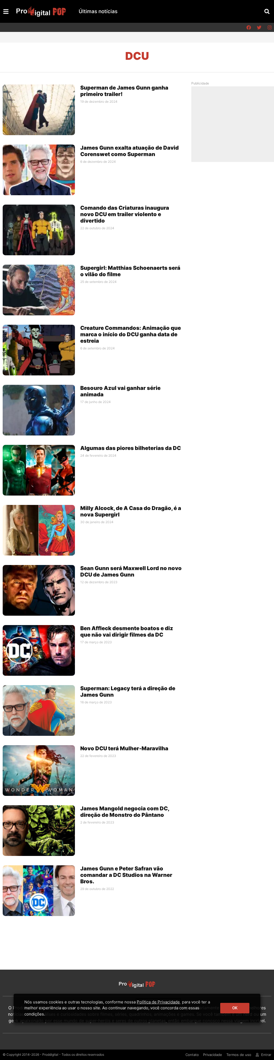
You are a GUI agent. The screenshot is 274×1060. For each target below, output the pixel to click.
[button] (266, 11)
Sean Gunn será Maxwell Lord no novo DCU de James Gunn (131, 571)
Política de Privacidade (158, 1001)
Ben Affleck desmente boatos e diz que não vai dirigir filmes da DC (126, 631)
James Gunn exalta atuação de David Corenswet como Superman (129, 151)
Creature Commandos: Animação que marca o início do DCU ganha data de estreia (130, 334)
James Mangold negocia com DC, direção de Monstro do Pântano (124, 811)
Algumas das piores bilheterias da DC (130, 448)
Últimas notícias (98, 11)
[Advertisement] (234, 123)
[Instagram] (269, 27)
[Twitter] (259, 27)
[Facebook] (248, 27)
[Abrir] (6, 11)
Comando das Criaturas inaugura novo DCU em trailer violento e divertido (124, 214)
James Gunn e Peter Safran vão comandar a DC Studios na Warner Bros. (126, 875)
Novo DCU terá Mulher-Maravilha (124, 748)
